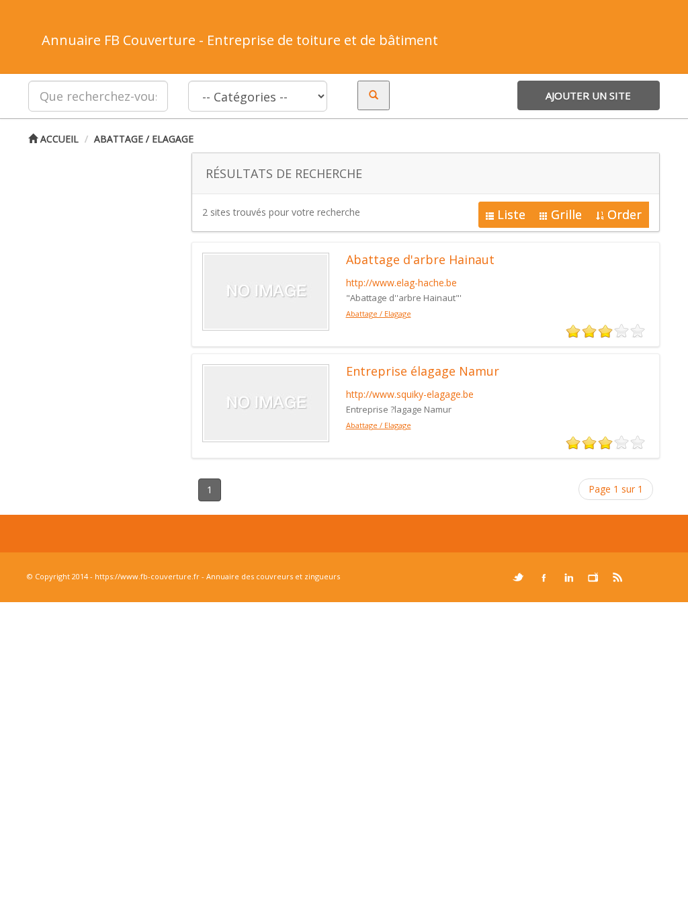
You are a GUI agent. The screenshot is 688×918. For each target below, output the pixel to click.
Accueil (58, 138)
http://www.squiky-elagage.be (410, 394)
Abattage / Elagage (144, 138)
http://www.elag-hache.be (401, 282)
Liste (511, 214)
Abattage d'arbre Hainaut (420, 259)
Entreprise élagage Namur (422, 371)
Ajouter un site (588, 95)
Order (624, 214)
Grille (566, 214)
